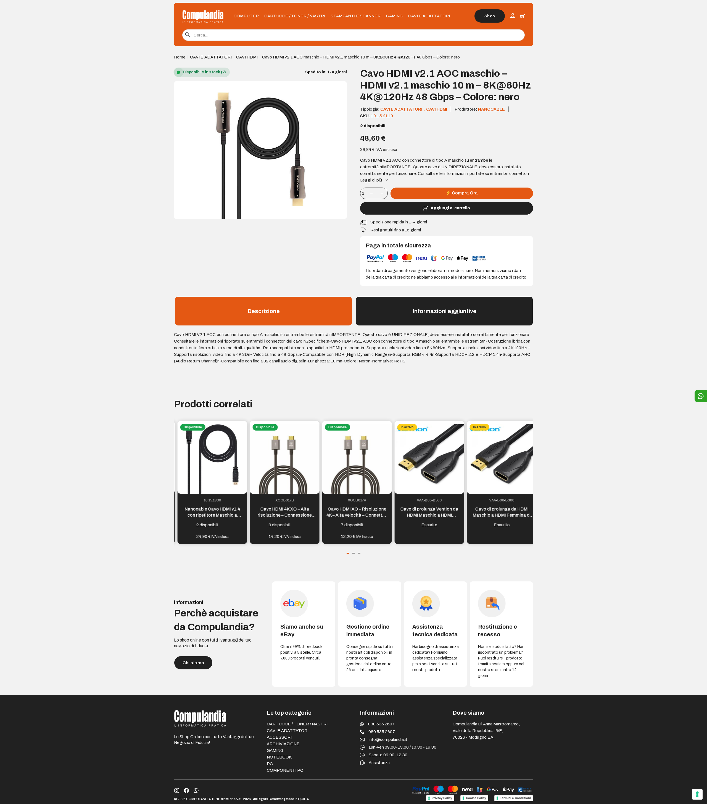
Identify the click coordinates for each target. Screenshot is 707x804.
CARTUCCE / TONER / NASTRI (294, 16)
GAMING (394, 16)
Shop (489, 16)
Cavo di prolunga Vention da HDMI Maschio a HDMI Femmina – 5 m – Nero (426, 515)
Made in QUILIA (297, 799)
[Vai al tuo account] (512, 16)
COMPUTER (246, 16)
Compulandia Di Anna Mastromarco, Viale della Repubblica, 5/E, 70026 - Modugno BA (486, 730)
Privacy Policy (442, 798)
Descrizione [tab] (263, 311)
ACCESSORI (279, 737)
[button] (339, 88)
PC (270, 764)
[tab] (348, 553)
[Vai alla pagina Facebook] (186, 790)
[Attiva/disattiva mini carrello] (522, 16)
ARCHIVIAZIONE (283, 744)
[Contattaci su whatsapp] (196, 790)
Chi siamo (193, 663)
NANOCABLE (491, 109)
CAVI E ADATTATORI (429, 16)
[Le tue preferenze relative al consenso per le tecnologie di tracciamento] (697, 794)
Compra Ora (461, 193)
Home (180, 57)
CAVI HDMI (247, 57)
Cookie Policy (476, 798)
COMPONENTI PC (285, 770)
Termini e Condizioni (515, 798)
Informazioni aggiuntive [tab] (444, 311)
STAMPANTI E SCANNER (356, 16)
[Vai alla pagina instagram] (177, 790)
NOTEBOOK (279, 757)
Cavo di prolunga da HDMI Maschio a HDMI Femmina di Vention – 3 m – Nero (498, 515)
